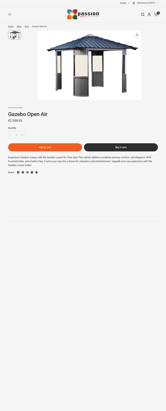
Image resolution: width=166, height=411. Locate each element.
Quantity (12, 128)
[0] (155, 14)
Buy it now (121, 147)
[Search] (143, 14)
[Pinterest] (27, 172)
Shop (19, 26)
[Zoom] (137, 34)
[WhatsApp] (32, 172)
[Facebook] (18, 172)
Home (10, 26)
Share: (11, 172)
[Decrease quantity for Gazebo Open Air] (10, 134)
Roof (27, 26)
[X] (23, 172)
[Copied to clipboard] (36, 172)
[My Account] (149, 14)
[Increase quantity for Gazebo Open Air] (21, 134)
